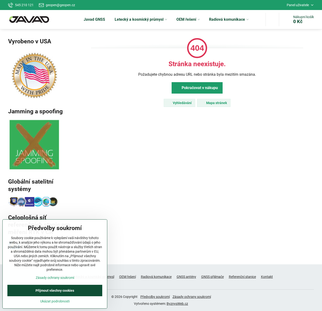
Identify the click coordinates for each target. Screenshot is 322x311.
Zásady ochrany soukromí (192, 297)
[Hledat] (272, 19)
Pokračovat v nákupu (199, 87)
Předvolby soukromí (155, 297)
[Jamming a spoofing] (34, 170)
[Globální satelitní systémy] (33, 206)
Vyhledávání (182, 103)
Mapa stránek (216, 103)
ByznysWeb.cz (177, 304)
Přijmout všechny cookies (55, 290)
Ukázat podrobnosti (55, 301)
